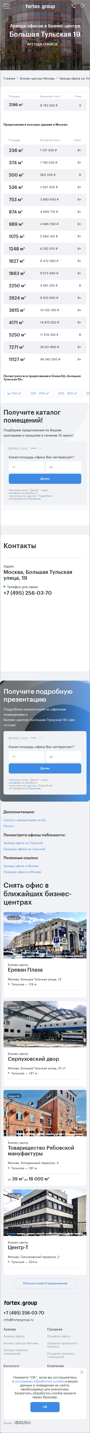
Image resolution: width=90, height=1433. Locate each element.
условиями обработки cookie (39, 1381)
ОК (45, 1407)
